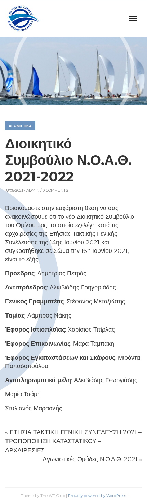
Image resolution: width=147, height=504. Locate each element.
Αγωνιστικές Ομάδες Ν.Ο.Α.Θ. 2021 (90, 459)
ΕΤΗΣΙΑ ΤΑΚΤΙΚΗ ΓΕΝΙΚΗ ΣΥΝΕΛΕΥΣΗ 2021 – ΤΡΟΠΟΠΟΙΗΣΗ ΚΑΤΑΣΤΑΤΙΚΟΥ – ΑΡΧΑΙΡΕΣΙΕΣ (73, 441)
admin (32, 190)
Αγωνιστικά (20, 126)
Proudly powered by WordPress (97, 495)
